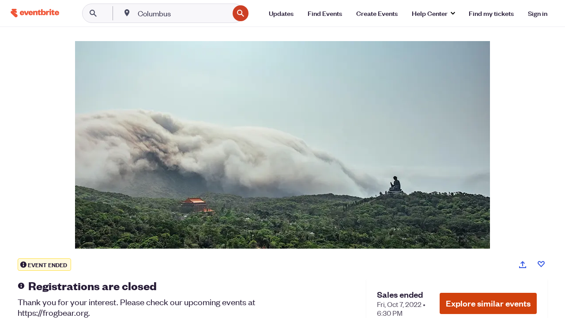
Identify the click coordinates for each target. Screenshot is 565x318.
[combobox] (182, 13)
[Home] (35, 13)
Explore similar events (488, 303)
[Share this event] (522, 264)
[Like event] (541, 264)
